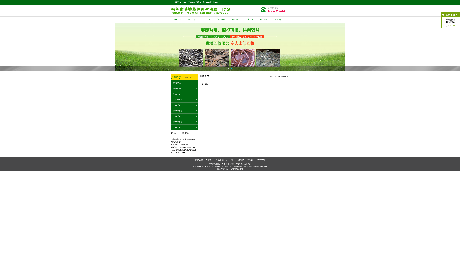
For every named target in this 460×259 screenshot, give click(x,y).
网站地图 (261, 160)
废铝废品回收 (177, 111)
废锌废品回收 (177, 122)
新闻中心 (221, 19)
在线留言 (264, 19)
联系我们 (278, 19)
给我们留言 (451, 26)
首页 (278, 76)
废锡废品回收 (177, 127)
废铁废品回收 (177, 116)
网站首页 (178, 19)
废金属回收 (177, 83)
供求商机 (249, 19)
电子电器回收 (177, 100)
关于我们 (192, 19)
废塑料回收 (177, 89)
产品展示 (206, 19)
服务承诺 (235, 19)
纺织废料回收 (177, 94)
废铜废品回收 (177, 105)
